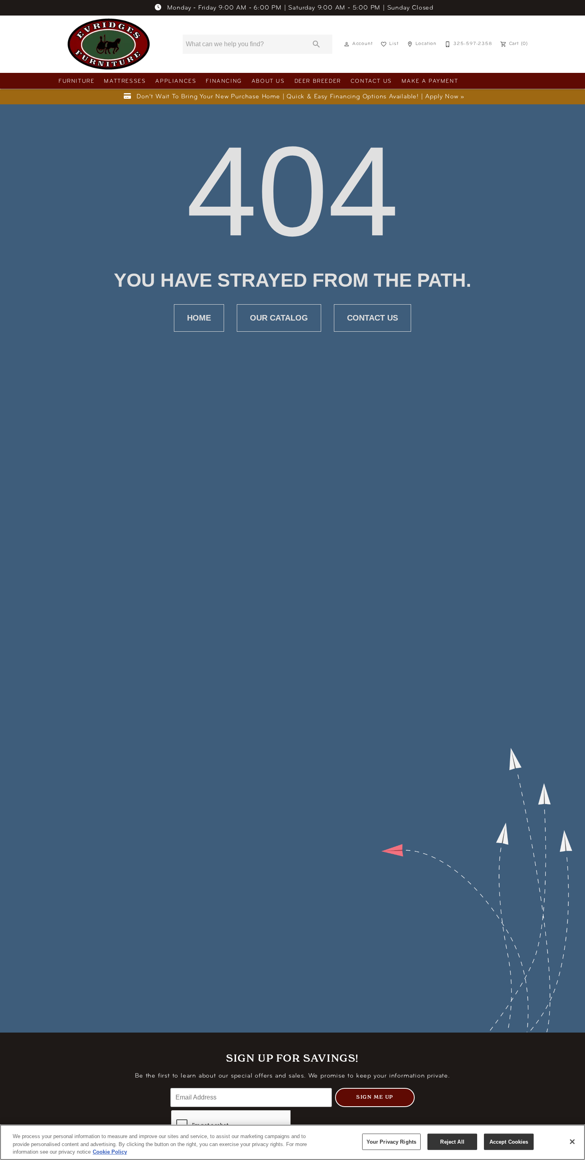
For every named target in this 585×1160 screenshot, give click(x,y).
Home (199, 317)
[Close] (572, 1141)
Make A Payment (430, 81)
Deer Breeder (317, 81)
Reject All (452, 1141)
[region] (292, 1142)
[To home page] (108, 44)
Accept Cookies (508, 1141)
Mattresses (125, 81)
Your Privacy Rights (391, 1141)
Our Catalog (279, 317)
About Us (268, 81)
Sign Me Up (375, 1097)
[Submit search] (316, 44)
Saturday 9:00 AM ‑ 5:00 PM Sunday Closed (300, 8)
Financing (224, 81)
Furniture (76, 81)
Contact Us (371, 81)
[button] (346, 44)
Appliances (175, 81)
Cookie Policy (110, 1152)
